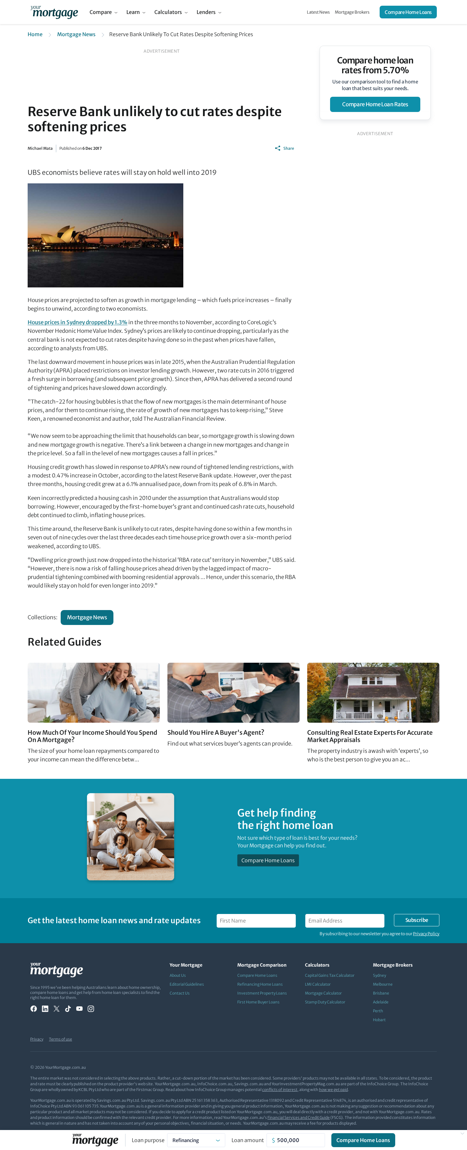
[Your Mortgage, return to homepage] (54, 12)
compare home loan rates (375, 104)
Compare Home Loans (408, 12)
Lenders (206, 12)
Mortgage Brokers (352, 12)
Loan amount (248, 1140)
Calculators (168, 12)
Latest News (318, 12)
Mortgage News (76, 34)
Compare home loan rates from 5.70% (375, 65)
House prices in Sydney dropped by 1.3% (77, 322)
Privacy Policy (426, 933)
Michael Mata (40, 148)
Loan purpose (148, 1140)
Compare (101, 12)
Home (35, 34)
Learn (133, 12)
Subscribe (416, 920)
